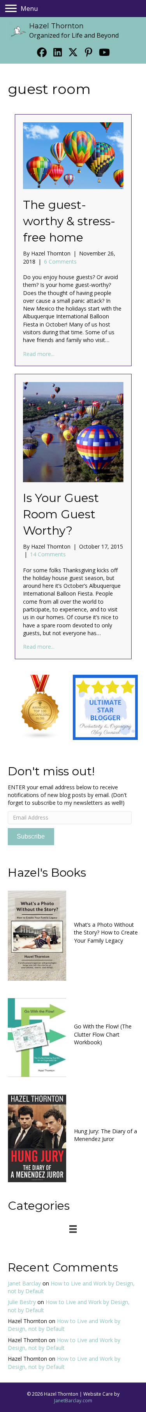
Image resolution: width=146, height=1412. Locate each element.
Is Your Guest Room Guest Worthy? (61, 514)
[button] (42, 52)
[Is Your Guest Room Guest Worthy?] (73, 431)
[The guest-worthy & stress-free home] (73, 155)
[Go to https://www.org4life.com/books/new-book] (73, 935)
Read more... (39, 354)
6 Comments (60, 261)
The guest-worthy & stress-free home (69, 221)
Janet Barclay (24, 1283)
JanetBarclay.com (73, 1400)
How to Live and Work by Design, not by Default (64, 1324)
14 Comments (48, 554)
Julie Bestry (22, 1302)
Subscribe (31, 836)
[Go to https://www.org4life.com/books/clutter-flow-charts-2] (73, 1036)
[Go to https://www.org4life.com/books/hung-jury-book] (73, 1137)
